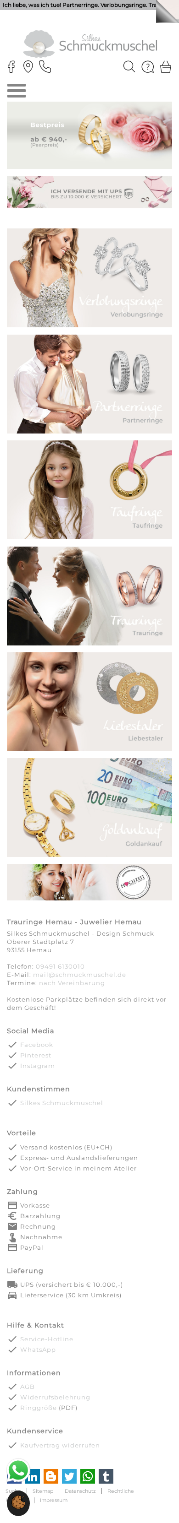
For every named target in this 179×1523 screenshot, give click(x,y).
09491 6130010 (60, 966)
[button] (18, 1507)
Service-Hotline (46, 1339)
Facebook (36, 1044)
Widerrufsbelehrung (55, 1397)
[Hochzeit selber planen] (89, 899)
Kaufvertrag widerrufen (60, 1445)
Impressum (53, 1500)
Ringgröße (38, 1407)
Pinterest (35, 1055)
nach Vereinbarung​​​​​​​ (72, 982)
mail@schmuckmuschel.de (79, 974)
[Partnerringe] (89, 432)
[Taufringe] (89, 538)
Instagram (37, 1065)
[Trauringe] (89, 644)
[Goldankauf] (89, 856)
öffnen (16, 91)
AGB (27, 1386)
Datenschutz (80, 1491)
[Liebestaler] (89, 750)
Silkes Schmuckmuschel (61, 1102)
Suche (13, 1491)
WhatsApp (38, 1349)
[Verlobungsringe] (89, 326)
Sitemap (43, 1491)
